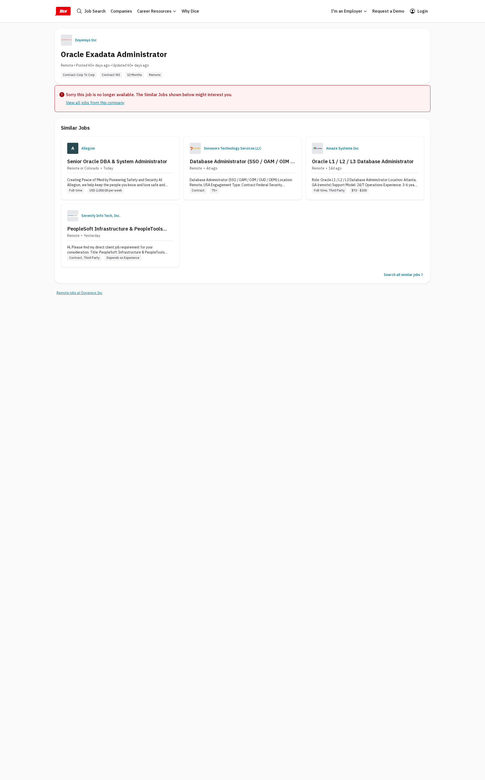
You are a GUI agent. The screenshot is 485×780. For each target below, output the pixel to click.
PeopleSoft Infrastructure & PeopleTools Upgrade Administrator (115, 228)
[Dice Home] (63, 11)
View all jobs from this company (95, 102)
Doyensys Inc (86, 40)
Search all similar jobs (402, 274)
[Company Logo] (72, 148)
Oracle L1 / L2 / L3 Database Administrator (363, 161)
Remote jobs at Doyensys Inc (79, 293)
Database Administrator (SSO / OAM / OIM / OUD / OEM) (241, 161)
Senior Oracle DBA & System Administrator (117, 161)
